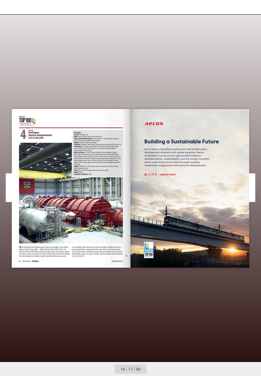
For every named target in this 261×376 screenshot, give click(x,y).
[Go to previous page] (108, 369)
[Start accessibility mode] (52, 7)
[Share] (237, 7)
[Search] (23, 7)
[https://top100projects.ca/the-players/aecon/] (148, 250)
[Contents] (9, 7)
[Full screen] (252, 7)
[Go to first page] (94, 369)
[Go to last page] (167, 369)
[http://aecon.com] (155, 123)
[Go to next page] (153, 369)
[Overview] (38, 7)
